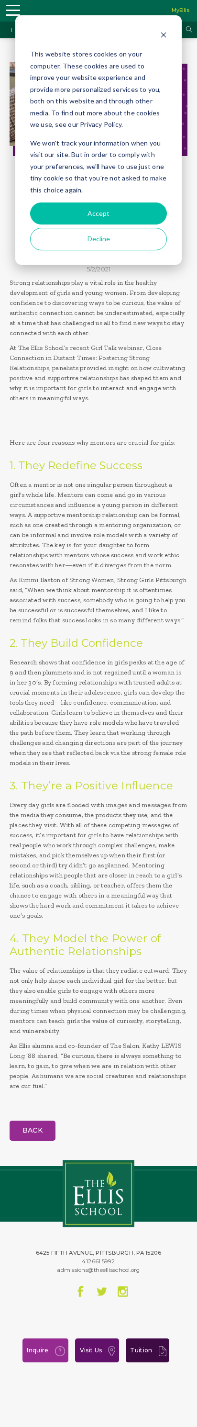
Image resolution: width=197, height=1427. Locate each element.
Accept (98, 213)
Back (32, 1130)
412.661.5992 (98, 1261)
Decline (99, 239)
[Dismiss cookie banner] (163, 36)
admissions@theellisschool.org (98, 1270)
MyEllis (180, 10)
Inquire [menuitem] (37, 1350)
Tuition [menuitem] (141, 1350)
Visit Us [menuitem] (91, 1350)
